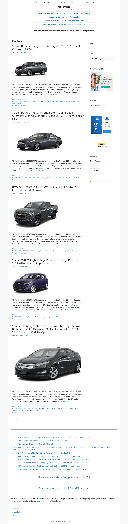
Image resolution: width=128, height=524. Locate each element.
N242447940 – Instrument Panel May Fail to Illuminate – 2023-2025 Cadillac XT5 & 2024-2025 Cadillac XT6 (52, 437)
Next (19, 419)
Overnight (68, 101)
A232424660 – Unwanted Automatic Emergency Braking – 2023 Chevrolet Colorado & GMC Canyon (49, 463)
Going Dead (60, 178)
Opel (22, 410)
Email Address (95, 161)
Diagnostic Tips (48, 2)
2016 (26, 178)
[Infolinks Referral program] (102, 90)
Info (15, 315)
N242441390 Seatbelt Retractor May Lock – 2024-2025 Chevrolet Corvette (39, 441)
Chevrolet (41, 101)
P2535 (77, 178)
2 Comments (18, 319)
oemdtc (85, 2)
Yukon (19, 103)
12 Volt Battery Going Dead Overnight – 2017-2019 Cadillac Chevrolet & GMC (47, 47)
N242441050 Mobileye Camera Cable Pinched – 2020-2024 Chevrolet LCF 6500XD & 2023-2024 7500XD (50, 459)
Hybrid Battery (69, 178)
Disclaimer (15, 509)
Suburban (76, 101)
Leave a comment (20, 106)
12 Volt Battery (19, 178)
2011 (16, 408)
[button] (94, 2)
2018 (20, 101)
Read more (53, 94)
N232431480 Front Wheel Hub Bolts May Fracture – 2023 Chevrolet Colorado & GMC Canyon (47, 456)
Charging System (61, 408)
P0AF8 (27, 410)
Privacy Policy (16, 512)
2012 (20, 408)
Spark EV (54, 317)
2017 (16, 101)
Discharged (63, 251)
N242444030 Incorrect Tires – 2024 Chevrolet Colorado (32, 444)
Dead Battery (49, 101)
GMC (63, 101)
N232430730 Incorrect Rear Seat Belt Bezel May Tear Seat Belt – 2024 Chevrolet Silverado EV (46, 466)
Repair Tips (61, 2)
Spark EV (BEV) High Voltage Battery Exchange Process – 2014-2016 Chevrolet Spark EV (46, 261)
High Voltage (46, 317)
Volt (37, 410)
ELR (19, 410)
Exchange (38, 317)
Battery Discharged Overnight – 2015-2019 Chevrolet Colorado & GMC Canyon (44, 188)
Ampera (41, 408)
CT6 (54, 178)
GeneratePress (73, 521)
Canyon (42, 251)
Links (72, 2)
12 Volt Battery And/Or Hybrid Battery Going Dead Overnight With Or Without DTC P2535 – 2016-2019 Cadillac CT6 (48, 116)
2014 (16, 317)
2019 (24, 101)
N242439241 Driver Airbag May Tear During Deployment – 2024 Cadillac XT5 (40, 453)
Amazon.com (41, 501)
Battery (28, 101)
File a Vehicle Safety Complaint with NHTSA (64, 477)
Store (78, 2)
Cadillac (34, 101)
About (13, 515)
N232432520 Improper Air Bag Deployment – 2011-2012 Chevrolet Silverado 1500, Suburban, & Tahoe (50, 469)
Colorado (56, 251)
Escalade (58, 101)
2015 (16, 251)
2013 (24, 408)
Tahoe (14, 103)
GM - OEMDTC (64, 7)
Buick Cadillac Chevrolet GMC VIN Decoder (64, 488)
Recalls (36, 2)
